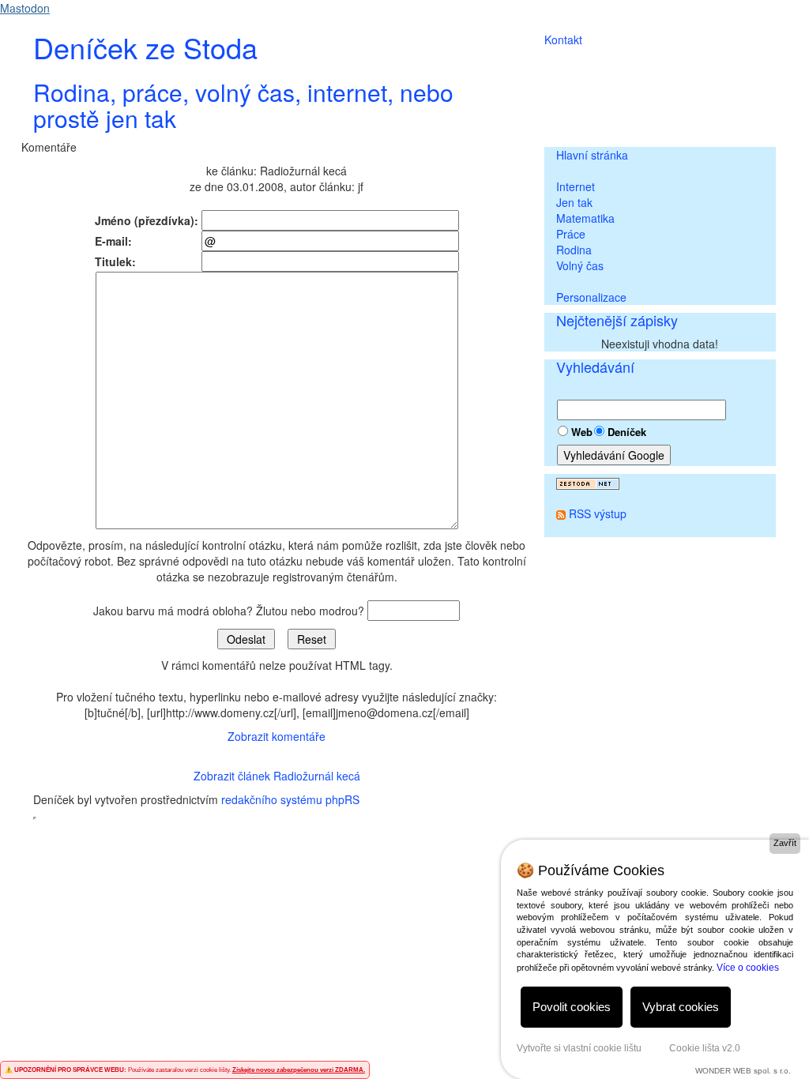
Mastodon (25, 8)
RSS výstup (598, 513)
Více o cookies (748, 967)
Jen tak (574, 202)
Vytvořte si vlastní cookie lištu (579, 1048)
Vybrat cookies (680, 1006)
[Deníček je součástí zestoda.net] (587, 482)
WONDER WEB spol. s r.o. (743, 1070)
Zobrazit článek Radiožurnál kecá (277, 776)
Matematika (585, 218)
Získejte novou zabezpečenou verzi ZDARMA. (298, 1069)
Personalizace (591, 297)
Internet (575, 186)
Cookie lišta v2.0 (704, 1048)
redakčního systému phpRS (290, 799)
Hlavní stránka (592, 155)
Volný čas (580, 265)
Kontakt (563, 39)
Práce (570, 234)
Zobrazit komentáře (276, 736)
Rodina (574, 250)
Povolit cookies (571, 1006)
